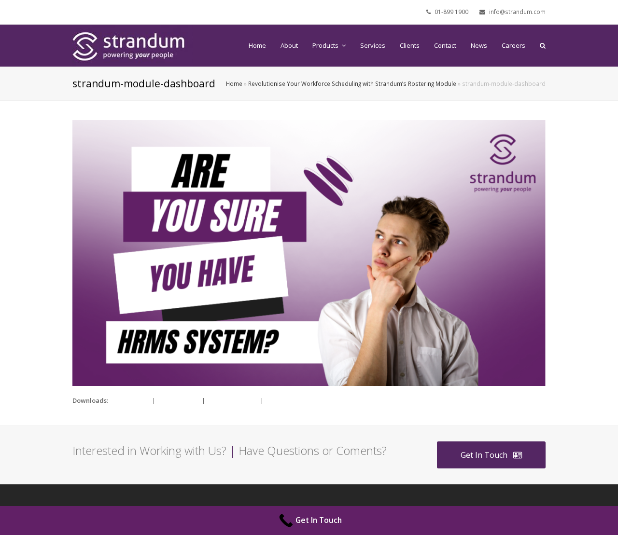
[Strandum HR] (132, 45)
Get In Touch (484, 455)
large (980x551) (178, 400)
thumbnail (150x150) (294, 400)
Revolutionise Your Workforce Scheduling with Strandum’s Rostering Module (352, 83)
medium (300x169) (233, 400)
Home (234, 83)
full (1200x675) (130, 400)
